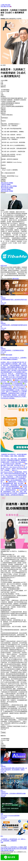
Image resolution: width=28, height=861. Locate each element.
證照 (2, 6)
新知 (10, 6)
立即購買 (3, 732)
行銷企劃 (6, 850)
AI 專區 (3, 4)
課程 (9, 4)
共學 (7, 6)
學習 (6, 4)
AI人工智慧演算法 (12, 847)
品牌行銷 (3, 848)
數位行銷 (16, 848)
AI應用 (25, 847)
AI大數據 (20, 847)
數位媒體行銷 (10, 848)
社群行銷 (21, 848)
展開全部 (3, 109)
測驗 (4, 6)
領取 (2, 94)
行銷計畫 (11, 850)
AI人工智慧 (4, 847)
